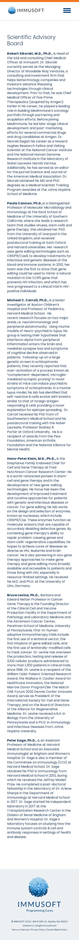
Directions (28, 925)
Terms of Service (21, 929)
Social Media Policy (57, 929)
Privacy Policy (38, 929)
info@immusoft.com (46, 925)
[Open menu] (67, 10)
